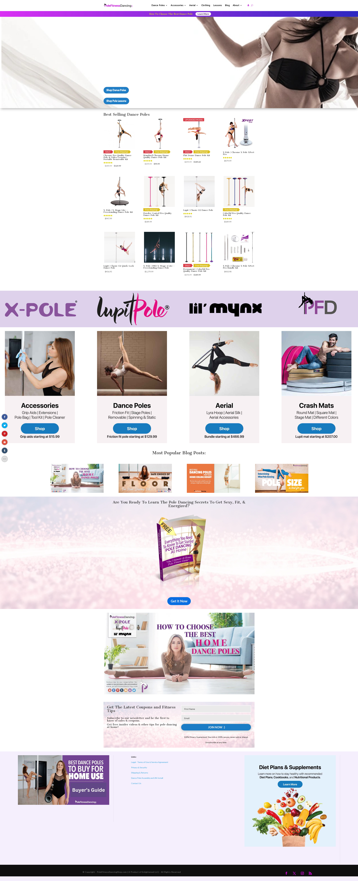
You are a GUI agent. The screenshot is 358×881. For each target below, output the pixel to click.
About (236, 5)
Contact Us (136, 783)
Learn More (203, 14)
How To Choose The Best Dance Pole (171, 13)
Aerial (192, 5)
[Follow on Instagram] (302, 873)
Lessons (217, 5)
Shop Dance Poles (116, 90)
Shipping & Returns (139, 772)
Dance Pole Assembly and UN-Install (147, 778)
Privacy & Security (139, 767)
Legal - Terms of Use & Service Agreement (149, 762)
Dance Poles (158, 5)
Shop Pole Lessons (116, 101)
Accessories (177, 5)
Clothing (205, 5)
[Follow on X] (294, 873)
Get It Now (179, 601)
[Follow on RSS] (310, 873)
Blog (227, 5)
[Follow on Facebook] (286, 873)
